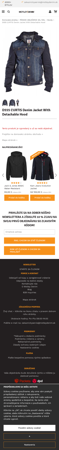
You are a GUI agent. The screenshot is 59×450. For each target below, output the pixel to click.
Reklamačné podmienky (29, 342)
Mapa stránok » (9, 140)
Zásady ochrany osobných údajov (29, 345)
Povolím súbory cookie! (29, 428)
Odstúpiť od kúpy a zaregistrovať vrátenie (29, 278)
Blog (29, 289)
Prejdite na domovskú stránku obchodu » (22, 134)
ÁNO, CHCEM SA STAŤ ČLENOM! (29, 240)
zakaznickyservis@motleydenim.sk (41, 2)
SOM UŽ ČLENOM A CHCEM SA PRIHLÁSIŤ (25, 250)
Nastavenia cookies (29, 347)
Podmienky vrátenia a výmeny (29, 339)
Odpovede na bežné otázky (29, 281)
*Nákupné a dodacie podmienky (29, 336)
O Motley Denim (29, 286)
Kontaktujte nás (29, 284)
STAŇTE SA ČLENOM (29, 269)
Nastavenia (29, 445)
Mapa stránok (29, 299)
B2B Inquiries (29, 292)
